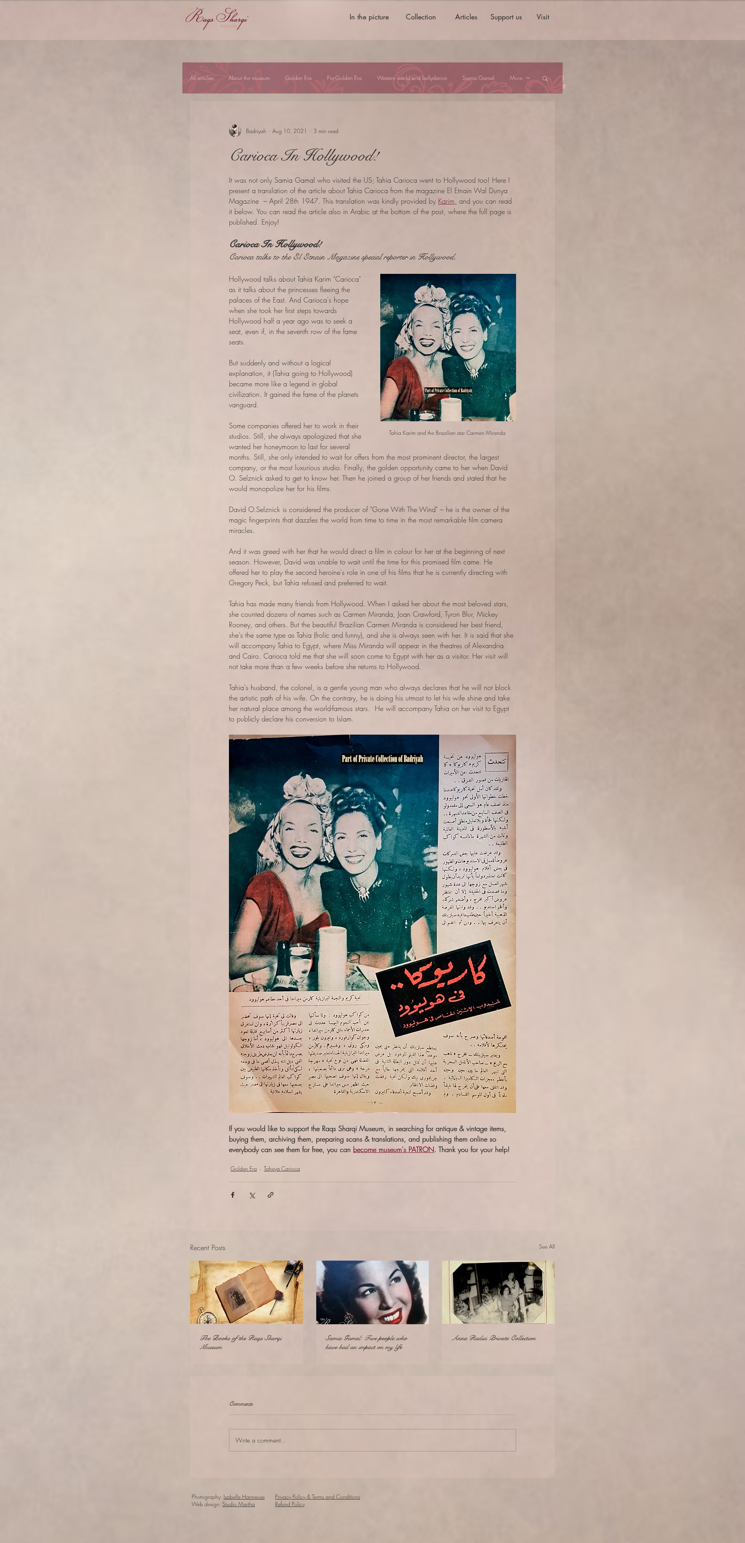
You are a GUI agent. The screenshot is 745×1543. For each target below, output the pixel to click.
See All (547, 1246)
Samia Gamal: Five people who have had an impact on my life (366, 1342)
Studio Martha (238, 1504)
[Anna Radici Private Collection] (498, 1292)
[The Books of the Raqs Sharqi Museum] (246, 1292)
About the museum (249, 77)
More (516, 77)
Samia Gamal (478, 77)
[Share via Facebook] (232, 1195)
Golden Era (298, 77)
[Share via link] (270, 1195)
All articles (201, 77)
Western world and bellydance (412, 77)
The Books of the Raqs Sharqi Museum (240, 1342)
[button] (545, 78)
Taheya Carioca (282, 1168)
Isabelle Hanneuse (244, 1496)
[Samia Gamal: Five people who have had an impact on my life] (372, 1292)
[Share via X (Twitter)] (251, 1195)
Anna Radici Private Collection (493, 1338)
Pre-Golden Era (344, 77)
